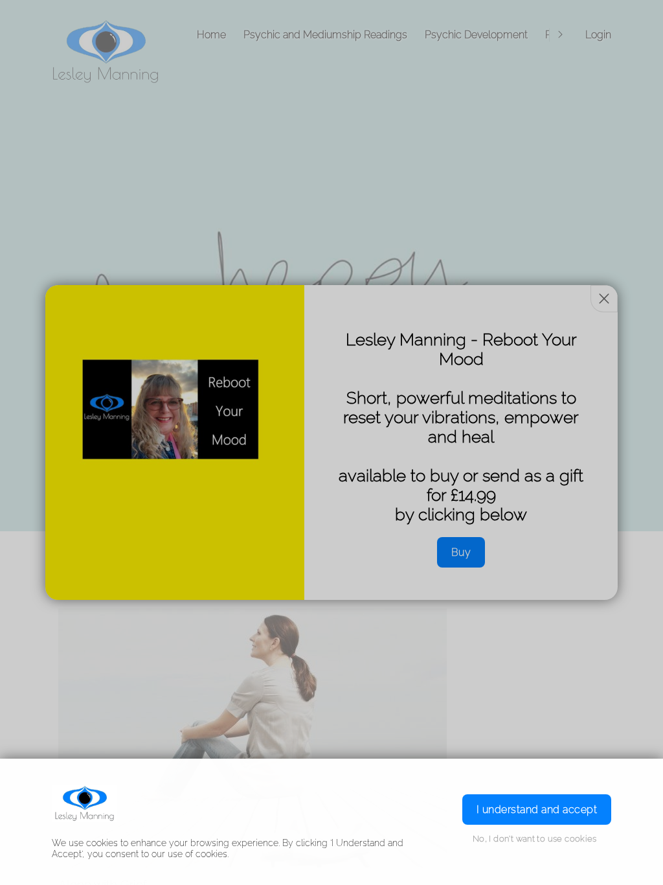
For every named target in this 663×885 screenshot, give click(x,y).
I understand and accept (537, 809)
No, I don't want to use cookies (535, 839)
